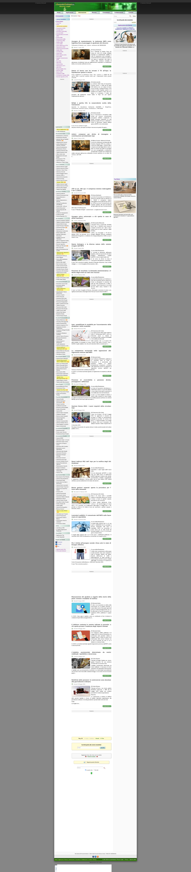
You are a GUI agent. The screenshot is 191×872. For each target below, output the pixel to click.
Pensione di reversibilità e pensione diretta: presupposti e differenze (91, 380)
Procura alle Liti (60, 229)
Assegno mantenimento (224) (62, 58)
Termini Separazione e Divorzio (61, 200)
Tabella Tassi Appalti (61, 189)
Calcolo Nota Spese (61, 312)
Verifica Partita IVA (60, 503)
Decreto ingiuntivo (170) (62, 76)
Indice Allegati (59, 257)
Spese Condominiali (61, 426)
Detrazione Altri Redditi (61, 451)
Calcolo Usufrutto (60, 404)
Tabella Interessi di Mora (62, 185)
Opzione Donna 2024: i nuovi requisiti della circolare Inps (91, 407)
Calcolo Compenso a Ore (62, 345)
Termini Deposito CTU (61, 216)
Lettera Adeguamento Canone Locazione (61, 144)
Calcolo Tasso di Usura (61, 180)
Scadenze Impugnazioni (62, 212)
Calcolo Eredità (60, 399)
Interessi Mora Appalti (61, 187)
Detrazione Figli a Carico (62, 441)
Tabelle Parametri (60, 305)
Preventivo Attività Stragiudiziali (60, 286)
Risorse (94, 12)
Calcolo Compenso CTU (62, 325)
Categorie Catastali (60, 414)
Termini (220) (59, 64)
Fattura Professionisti (61, 323)
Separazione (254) (60, 47)
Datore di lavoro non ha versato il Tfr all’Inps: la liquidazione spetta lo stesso (91, 71)
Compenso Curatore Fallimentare (61, 327)
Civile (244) (59, 53)
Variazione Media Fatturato (62, 496)
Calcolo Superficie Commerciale (60, 418)
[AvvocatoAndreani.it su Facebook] (93, 856)
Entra (134, 16)
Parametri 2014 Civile (61, 298)
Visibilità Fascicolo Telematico (60, 238)
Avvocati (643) (59, 33)
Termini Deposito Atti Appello (61, 210)
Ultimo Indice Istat (60, 154)
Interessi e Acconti (60, 171)
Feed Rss (58, 23)
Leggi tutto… (107, 66)
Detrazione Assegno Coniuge (61, 455)
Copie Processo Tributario (62, 225)
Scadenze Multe (60, 214)
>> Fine (102, 738)
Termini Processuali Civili (62, 195)
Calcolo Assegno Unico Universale (61, 470)
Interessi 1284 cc (60, 175)
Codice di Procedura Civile (62, 277)
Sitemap (94, 859)
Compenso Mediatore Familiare (61, 333)
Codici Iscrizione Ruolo (61, 265)
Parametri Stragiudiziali (61, 301)
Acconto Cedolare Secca (62, 461)
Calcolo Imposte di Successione (60, 401)
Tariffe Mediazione (60, 344)
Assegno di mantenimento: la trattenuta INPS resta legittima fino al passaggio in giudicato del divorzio (91, 42)
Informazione (82, 12)
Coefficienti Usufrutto (61, 405)
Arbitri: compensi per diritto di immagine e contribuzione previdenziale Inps (91, 135)
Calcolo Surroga (60, 178)
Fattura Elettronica (60, 320)
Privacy (126, 859)
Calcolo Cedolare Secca (62, 422)
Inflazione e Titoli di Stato (62, 162)
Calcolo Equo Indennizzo (62, 373)
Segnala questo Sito (61, 549)
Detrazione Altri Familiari (62, 446)
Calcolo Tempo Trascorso (62, 486)
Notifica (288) (59, 42)
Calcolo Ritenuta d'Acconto (62, 350)
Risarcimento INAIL (61, 371)
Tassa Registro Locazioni (62, 424)
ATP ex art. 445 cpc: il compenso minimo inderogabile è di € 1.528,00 (91, 189)
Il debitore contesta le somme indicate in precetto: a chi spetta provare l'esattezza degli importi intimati (91, 625)
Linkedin (59, 544)
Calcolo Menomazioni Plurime (61, 369)
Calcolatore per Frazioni (62, 514)
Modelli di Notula (60, 313)
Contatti (131, 12)
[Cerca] (104, 768)
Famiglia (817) (59, 29)
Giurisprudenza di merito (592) (62, 35)
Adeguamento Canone (61, 142)
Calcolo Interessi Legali (61, 166)
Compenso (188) (60, 73)
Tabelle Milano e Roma (61, 380)
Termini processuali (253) (62, 48)
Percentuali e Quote (61, 495)
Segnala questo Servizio (93, 762)
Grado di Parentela (60, 409)
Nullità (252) (59, 50)
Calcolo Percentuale (61, 493)
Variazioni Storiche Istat (61, 150)
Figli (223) (58, 62)
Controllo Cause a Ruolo (62, 269)
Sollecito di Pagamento (61, 242)
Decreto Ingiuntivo (60, 244)
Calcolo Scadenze (60, 193)
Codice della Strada (61, 279)
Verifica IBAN (59, 505)
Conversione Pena (60, 388)
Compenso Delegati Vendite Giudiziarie (63, 330)
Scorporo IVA (59, 491)
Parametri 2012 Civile (61, 307)
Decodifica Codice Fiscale (62, 502)
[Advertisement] (62, 102)
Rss (58, 546)
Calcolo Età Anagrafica (61, 507)
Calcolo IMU (59, 411)
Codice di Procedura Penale (61, 394)
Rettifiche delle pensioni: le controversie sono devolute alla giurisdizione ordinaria (91, 680)
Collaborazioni (118, 12)
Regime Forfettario (60, 467)
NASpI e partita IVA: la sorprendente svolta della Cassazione (91, 104)
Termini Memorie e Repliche (60, 197)
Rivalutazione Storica (61, 148)
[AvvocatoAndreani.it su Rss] (98, 856)
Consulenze (106, 12)
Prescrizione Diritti (60, 480)
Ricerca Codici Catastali (62, 416)
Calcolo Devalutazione (61, 147)
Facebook (59, 542)
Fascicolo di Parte (60, 227)
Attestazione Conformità (62, 231)
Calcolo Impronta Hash (61, 267)
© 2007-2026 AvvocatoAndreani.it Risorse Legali (112, 859)
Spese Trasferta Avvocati (62, 303)
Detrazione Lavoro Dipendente (60, 449)
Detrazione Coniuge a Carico (61, 444)
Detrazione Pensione (61, 453)
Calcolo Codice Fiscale (61, 500)
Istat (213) (58, 67)
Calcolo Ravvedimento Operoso (61, 463)
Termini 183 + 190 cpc (61, 206)
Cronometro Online (60, 523)
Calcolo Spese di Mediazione (60, 341)
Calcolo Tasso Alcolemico (62, 478)
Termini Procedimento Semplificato (61, 204)
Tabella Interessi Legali (61, 184)
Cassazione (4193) (60, 28)
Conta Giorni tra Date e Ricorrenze (61, 482)
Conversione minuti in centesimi (61, 521)
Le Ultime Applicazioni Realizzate (61, 530)
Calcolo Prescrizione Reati (62, 391)
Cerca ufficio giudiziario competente (61, 260)
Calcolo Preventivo (60, 352)
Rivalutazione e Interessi (62, 135)
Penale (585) (59, 37)
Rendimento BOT (60, 430)
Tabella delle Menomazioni (62, 382)
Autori (57, 24)
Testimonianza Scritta (61, 272)
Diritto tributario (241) (61, 54)
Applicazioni (69, 12)
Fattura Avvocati (60, 296)
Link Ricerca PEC (60, 527)
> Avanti (97, 738)
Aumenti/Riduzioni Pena (62, 386)
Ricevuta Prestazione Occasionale (61, 338)
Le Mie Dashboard (60, 131)
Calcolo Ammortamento (61, 177)
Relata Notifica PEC (61, 232)
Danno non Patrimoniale (62, 363)
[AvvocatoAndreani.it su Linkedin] (95, 856)
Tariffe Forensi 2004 (61, 310)
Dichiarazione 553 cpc (61, 255)
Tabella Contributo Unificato (62, 222)
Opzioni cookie (133, 859)
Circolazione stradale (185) (62, 75)
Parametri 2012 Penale (61, 308)
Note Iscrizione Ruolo (61, 264)
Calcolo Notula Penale (61, 315)
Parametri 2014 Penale (61, 300)
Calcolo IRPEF (59, 438)
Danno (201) (59, 72)
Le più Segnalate (60, 537)
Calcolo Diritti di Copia (61, 224)
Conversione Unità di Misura (61, 518)
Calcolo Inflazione (60, 160)
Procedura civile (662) (61, 31)
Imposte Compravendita (62, 421)
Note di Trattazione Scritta (62, 240)
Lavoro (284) (59, 43)
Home (58, 12)
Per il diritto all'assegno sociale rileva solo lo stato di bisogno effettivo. (91, 544)
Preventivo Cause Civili (61, 283)
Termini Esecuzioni (60, 208)
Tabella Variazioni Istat (61, 152)
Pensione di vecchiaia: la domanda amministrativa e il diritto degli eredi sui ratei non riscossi (91, 271)
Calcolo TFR (59, 472)
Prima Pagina (59, 21)
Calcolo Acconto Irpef (61, 459)
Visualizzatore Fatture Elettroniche (61, 292)
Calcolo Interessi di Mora (62, 168)
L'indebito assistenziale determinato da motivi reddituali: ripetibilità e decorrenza (91, 653)
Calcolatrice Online (60, 354)
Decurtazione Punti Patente (62, 476)
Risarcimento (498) (60, 39)
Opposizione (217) (60, 65)
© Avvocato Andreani (61, 550)
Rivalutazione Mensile (61, 137)
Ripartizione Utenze (61, 498)
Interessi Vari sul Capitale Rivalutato (62, 140)
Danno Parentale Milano (62, 367)
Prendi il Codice (91, 756)
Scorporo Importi (60, 294)
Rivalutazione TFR (60, 158)
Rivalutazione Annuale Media (61, 156)
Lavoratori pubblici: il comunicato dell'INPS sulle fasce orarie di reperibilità (91, 516)
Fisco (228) (59, 56)
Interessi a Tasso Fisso (61, 170)
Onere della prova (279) (62, 45)
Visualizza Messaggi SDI (62, 321)
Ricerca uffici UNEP (61, 262)
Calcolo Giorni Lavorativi (62, 485)
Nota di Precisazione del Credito (62, 250)
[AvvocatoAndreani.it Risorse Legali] (65, 5)
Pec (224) (58, 61)
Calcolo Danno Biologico (62, 358)
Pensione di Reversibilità (62, 407)
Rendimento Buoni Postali (62, 433)
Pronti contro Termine (61, 432)
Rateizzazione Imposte (61, 466)
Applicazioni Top (60, 535)
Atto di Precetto (60, 247)
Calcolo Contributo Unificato (63, 220)
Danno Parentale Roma (62, 365)
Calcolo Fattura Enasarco (62, 336)
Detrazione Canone (61, 457)
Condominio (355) (60, 40)
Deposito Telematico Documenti (61, 235)
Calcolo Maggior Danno (62, 173)
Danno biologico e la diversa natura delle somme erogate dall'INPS (91, 245)
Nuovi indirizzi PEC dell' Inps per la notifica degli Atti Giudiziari (91, 462)
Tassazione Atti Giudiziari (62, 271)
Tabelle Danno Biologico (62, 375)
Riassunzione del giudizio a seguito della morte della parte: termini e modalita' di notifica (91, 597)
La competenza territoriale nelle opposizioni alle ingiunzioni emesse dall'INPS (91, 351)
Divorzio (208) (59, 70)
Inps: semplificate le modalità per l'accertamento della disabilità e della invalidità (91, 325)
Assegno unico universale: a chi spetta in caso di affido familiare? (91, 217)
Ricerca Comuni (60, 509)
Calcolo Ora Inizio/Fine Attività (61, 489)
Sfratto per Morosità (61, 245)
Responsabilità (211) (61, 68)
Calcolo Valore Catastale (62, 412)
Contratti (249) (59, 51)
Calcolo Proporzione (61, 515)
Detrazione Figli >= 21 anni (62, 439)
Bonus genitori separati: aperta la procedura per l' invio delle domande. (91, 488)
